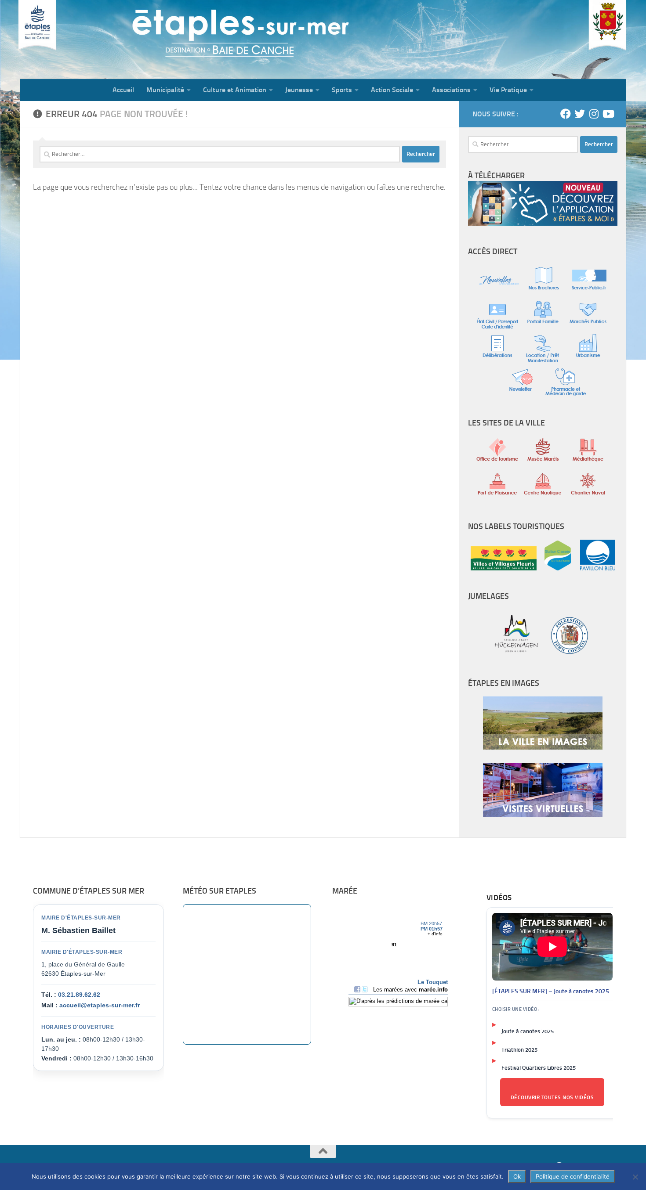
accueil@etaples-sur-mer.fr (99, 1005)
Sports (342, 90)
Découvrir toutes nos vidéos (552, 1097)
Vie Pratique (508, 90)
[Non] (635, 1176)
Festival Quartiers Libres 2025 (538, 1067)
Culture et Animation (234, 90)
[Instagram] (593, 113)
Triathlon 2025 (519, 1049)
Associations (451, 90)
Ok (517, 1176)
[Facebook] (565, 113)
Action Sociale (392, 90)
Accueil (123, 90)
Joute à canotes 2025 (527, 1031)
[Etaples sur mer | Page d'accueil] (88, 39)
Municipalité (165, 90)
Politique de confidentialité (573, 1176)
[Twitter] (579, 113)
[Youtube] (607, 113)
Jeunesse (299, 90)
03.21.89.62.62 (79, 994)
